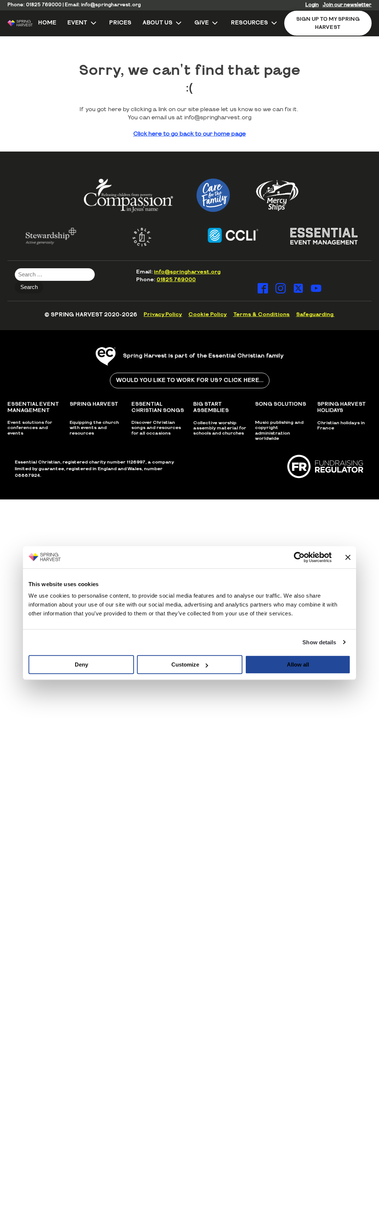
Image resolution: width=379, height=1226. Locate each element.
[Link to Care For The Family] (213, 195)
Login (312, 5)
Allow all (298, 664)
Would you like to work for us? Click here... (190, 380)
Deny (81, 664)
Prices (120, 23)
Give (201, 23)
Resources (249, 23)
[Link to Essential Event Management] (312, 236)
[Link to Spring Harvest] (20, 23)
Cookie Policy (207, 314)
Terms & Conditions (261, 314)
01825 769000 (43, 5)
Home (47, 23)
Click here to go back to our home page (189, 134)
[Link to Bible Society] (129, 237)
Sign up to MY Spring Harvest (328, 23)
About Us (157, 23)
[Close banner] (348, 557)
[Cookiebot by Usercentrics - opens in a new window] (299, 557)
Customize (185, 664)
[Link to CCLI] (220, 235)
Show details (319, 642)
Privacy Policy (163, 314)
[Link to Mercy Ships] (277, 195)
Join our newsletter (347, 5)
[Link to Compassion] (128, 195)
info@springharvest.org (111, 5)
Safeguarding (315, 314)
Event (77, 23)
